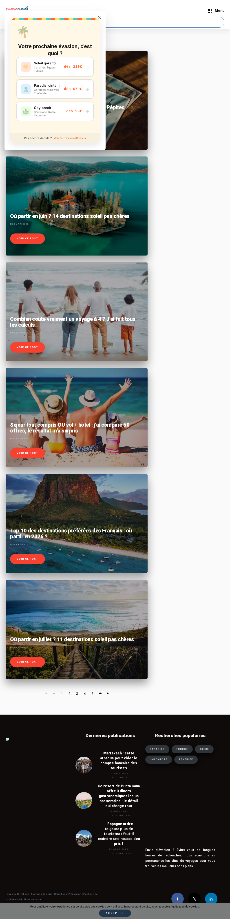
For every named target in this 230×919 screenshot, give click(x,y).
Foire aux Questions (17, 894)
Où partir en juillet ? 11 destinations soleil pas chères (72, 639)
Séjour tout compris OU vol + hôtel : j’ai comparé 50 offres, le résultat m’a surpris (69, 428)
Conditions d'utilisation (68, 894)
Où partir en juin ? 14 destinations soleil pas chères (70, 216)
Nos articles (19, 224)
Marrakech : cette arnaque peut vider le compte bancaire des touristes (118, 760)
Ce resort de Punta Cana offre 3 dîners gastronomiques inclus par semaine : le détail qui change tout (119, 796)
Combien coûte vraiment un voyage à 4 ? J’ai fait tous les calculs (72, 322)
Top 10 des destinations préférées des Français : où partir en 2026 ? (71, 533)
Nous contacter (33, 899)
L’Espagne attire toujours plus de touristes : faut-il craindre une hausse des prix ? (119, 834)
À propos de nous (41, 894)
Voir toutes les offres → (70, 138)
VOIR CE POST (27, 238)
